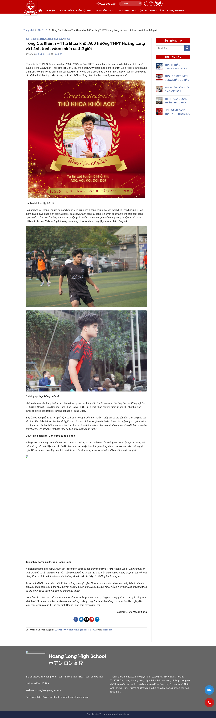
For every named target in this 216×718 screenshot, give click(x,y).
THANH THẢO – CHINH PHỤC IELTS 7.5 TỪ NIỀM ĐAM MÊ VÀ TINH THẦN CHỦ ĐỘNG (177, 67)
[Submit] (140, 3)
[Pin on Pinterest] (91, 619)
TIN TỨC (44, 17)
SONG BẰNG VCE (104, 10)
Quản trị (59, 54)
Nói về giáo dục (54, 39)
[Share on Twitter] (81, 619)
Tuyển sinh (122, 10)
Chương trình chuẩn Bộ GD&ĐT (75, 10)
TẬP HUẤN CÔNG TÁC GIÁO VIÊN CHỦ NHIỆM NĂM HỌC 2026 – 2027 (177, 89)
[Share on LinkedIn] (97, 619)
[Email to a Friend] (86, 619)
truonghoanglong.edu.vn (48, 690)
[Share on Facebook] (75, 619)
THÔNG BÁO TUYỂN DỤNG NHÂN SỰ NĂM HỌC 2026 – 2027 (177, 78)
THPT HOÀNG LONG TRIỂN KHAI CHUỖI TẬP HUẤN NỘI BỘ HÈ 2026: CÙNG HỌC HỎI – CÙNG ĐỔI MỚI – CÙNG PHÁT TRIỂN (177, 101)
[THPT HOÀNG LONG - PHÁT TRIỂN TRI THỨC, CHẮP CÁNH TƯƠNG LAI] (30, 8)
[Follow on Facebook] (146, 3)
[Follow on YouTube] (160, 3)
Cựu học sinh (32, 39)
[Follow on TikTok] (151, 3)
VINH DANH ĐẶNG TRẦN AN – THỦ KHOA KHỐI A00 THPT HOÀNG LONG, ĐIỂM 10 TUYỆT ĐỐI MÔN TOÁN (177, 112)
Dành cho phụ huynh (170, 10)
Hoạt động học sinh (143, 10)
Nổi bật (43, 39)
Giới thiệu (49, 10)
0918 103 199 (107, 3)
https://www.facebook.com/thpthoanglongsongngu (63, 697)
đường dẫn (107, 630)
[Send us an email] (156, 3)
